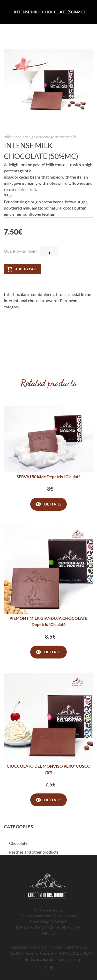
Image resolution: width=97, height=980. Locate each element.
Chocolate (18, 843)
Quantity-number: (20, 250)
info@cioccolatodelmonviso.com (51, 959)
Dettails (53, 504)
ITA (53, 933)
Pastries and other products (33, 851)
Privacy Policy (51, 910)
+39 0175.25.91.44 (76, 953)
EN (44, 933)
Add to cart (26, 269)
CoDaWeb (58, 921)
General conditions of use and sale (48, 915)
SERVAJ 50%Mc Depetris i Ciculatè (49, 476)
